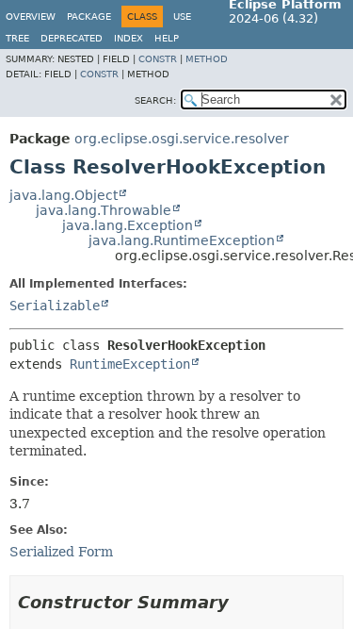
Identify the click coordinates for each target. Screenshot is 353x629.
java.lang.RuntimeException (181, 240)
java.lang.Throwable (103, 210)
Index (128, 38)
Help (166, 38)
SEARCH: (155, 100)
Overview (31, 16)
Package (89, 16)
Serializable (54, 305)
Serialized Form (61, 551)
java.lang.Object (63, 195)
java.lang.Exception (127, 225)
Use (182, 16)
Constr (157, 59)
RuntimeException (130, 364)
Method (206, 59)
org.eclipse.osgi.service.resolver (181, 138)
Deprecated (71, 38)
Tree (17, 38)
